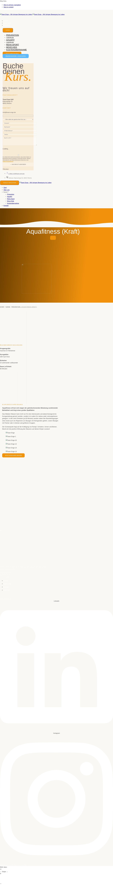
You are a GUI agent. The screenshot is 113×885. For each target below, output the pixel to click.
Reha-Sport (12, 45)
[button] (8, 30)
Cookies (24, 865)
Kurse (8, 307)
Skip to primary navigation (12, 5)
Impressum (4, 865)
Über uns (7, 23)
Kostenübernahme (16, 50)
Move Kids (11, 47)
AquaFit (10, 40)
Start (6, 21)
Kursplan (10, 37)
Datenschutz (14, 865)
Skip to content (8, 7)
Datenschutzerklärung (8, 161)
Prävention (12, 35)
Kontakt (7, 25)
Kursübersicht (5, 599)
